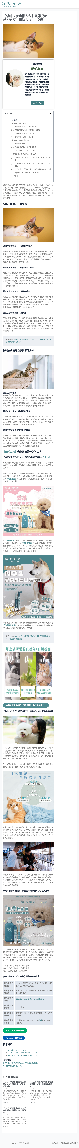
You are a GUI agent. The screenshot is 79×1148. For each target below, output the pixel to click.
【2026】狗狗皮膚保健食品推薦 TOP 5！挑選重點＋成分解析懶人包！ (14, 1084)
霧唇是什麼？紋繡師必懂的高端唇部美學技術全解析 (20, 1063)
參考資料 (15, 176)
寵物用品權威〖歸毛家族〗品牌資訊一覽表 (29, 173)
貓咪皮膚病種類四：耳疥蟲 (24, 137)
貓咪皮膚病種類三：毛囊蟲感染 (25, 133)
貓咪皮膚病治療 (20, 144)
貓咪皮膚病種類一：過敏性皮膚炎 (26, 127)
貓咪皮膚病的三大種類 (19, 123)
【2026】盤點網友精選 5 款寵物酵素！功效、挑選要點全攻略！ (41, 1084)
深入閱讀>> (6, 1102)
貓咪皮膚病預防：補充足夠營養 (25, 150)
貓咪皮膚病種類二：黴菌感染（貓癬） (28, 130)
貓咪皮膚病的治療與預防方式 (22, 140)
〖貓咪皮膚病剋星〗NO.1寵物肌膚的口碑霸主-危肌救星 (33, 158)
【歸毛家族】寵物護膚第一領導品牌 (24, 154)
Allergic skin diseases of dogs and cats (22, 1053)
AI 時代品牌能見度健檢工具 (12, 1066)
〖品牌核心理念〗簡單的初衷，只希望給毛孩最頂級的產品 (33, 164)
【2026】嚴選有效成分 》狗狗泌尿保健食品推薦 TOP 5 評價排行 (14, 1110)
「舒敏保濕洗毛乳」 (10, 625)
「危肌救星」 (11, 479)
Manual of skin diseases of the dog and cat (24, 1055)
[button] (51, 113)
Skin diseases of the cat (17, 1050)
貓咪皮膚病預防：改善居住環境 (25, 147)
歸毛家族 (15, 120)
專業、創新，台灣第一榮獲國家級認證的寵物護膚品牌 (33, 169)
